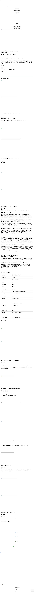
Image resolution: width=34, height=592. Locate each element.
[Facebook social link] (15, 8)
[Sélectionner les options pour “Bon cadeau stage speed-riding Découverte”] (2, 399)
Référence (3, 516)
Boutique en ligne (17, 26)
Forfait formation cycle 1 (6, 465)
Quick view (2, 127)
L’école (1, 562)
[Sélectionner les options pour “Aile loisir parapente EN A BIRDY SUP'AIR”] (2, 169)
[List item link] (16, 579)
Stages (1, 565)
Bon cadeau (3, 362)
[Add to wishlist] (2, 122)
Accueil (2, 51)
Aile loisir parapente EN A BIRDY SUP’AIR (10, 158)
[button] (2, 324)
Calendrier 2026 (17, 28)
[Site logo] (7, 18)
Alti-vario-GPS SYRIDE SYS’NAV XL (9, 206)
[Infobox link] (16, 533)
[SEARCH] (32, 7)
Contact (1, 571)
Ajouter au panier (12, 69)
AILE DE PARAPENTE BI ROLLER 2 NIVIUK (11, 114)
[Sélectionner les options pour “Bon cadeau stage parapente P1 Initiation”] (2, 372)
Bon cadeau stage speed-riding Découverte (10, 388)
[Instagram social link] (17, 8)
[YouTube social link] (18, 8)
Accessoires (7, 51)
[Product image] (9, 197)
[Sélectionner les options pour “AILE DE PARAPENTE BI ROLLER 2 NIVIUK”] (2, 124)
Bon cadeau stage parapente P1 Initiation (10, 360)
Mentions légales (2, 574)
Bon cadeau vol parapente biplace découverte (11, 440)
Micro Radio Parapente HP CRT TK (9, 512)
